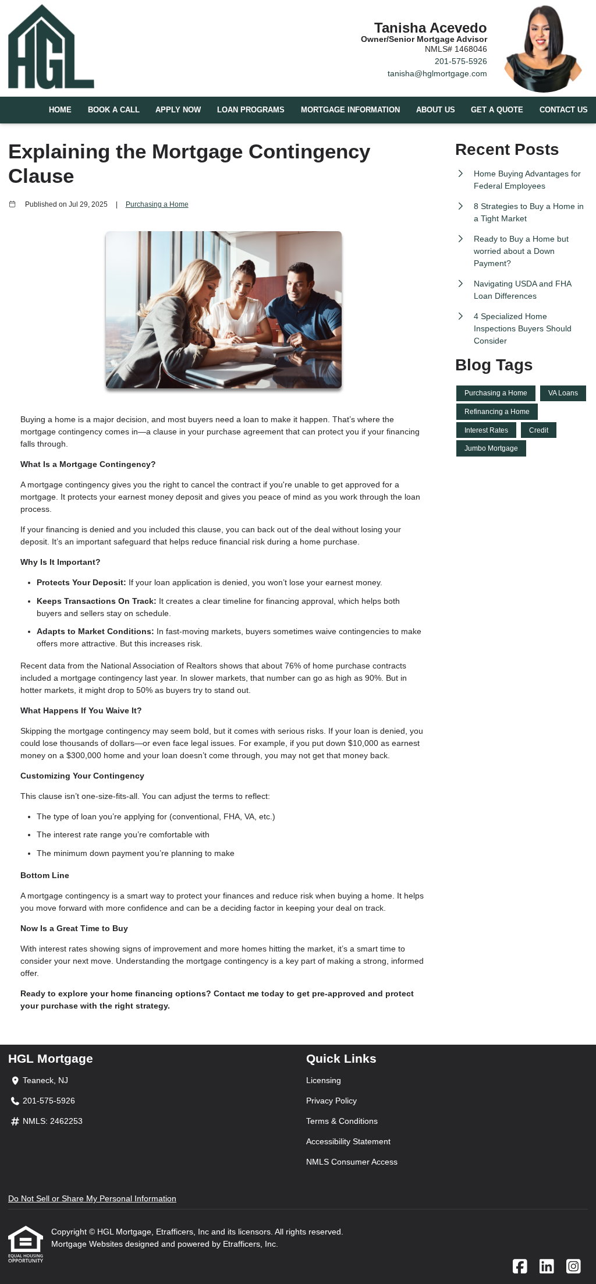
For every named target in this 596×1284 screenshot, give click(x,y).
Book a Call (114, 110)
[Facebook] (520, 1267)
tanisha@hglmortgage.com (437, 73)
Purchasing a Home (157, 204)
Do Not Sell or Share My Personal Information (92, 1198)
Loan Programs (251, 110)
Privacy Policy (331, 1100)
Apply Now (178, 110)
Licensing (323, 1080)
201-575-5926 (461, 61)
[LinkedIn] (547, 1267)
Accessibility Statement (348, 1141)
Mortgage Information (350, 110)
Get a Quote (497, 110)
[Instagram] (573, 1267)
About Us (435, 110)
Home (60, 110)
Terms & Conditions (342, 1121)
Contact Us (564, 110)
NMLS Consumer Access (352, 1161)
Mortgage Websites (88, 1243)
